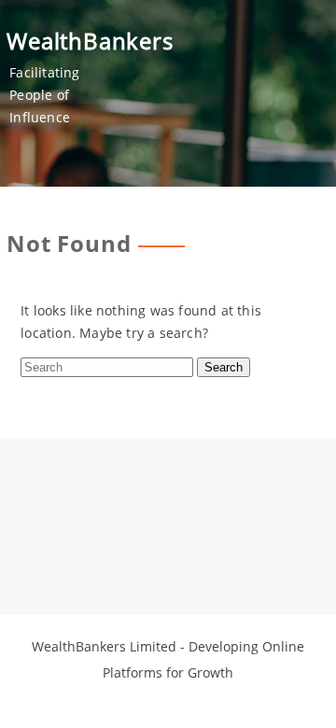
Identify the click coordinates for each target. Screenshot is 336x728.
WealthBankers (90, 40)
